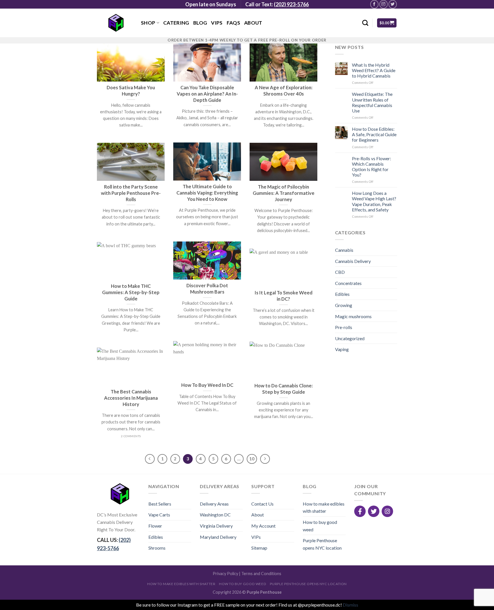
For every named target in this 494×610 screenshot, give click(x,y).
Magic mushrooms (353, 316)
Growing (343, 305)
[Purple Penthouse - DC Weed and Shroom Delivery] (114, 22)
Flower (155, 525)
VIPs (216, 23)
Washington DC (215, 514)
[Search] (365, 22)
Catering (176, 23)
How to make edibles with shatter (323, 507)
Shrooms (157, 547)
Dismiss (350, 604)
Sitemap (259, 547)
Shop (148, 23)
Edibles (342, 294)
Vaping (342, 349)
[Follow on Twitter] (393, 4)
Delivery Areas (214, 503)
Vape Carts (159, 514)
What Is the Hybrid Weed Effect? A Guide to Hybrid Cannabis (373, 70)
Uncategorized (349, 338)
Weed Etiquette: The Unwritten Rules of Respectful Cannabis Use (372, 102)
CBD (340, 272)
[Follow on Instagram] (383, 4)
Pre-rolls (343, 327)
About (253, 23)
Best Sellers (159, 503)
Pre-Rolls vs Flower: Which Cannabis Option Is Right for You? (371, 167)
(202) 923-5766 (291, 4)
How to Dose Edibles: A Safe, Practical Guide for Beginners (374, 134)
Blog (200, 23)
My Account (263, 525)
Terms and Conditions (261, 573)
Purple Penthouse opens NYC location (322, 544)
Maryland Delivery (218, 537)
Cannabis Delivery (353, 261)
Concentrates (348, 283)
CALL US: (114, 544)
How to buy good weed (320, 525)
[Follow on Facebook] (374, 4)
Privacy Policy (225, 573)
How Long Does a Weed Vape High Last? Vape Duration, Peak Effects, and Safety (374, 201)
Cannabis (344, 250)
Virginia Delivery (216, 525)
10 (251, 458)
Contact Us (262, 503)
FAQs (233, 23)
